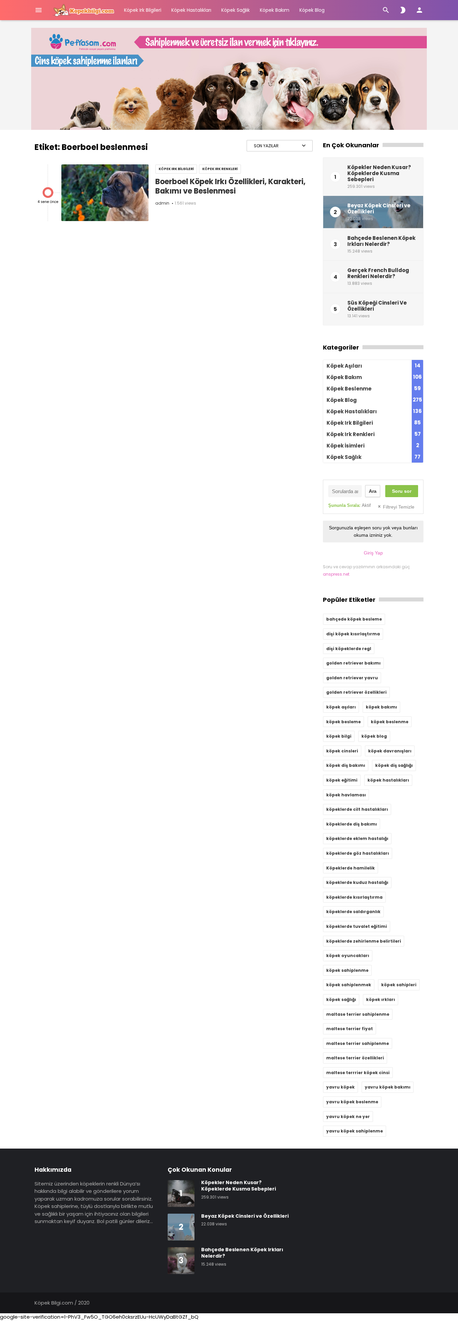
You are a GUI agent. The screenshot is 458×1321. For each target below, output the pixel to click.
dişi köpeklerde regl (348, 648)
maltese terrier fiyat (349, 1029)
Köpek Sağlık (235, 10)
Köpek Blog (312, 10)
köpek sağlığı (341, 999)
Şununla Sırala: (349, 505)
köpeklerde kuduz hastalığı (357, 882)
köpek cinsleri (342, 751)
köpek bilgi (338, 736)
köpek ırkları (380, 999)
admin (162, 203)
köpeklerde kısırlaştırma (354, 897)
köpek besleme (343, 722)
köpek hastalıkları (388, 780)
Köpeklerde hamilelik (350, 868)
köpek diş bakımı (345, 765)
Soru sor (401, 491)
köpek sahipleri (398, 985)
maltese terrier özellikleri (355, 1058)
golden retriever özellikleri (356, 692)
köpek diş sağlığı (394, 765)
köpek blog (374, 736)
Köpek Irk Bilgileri (142, 10)
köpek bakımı (381, 707)
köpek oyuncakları (347, 955)
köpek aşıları (341, 707)
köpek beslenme (389, 722)
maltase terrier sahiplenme (357, 1014)
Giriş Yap (373, 553)
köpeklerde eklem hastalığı (357, 838)
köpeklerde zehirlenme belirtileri (363, 941)
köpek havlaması (346, 795)
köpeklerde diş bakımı (351, 824)
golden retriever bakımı (353, 663)
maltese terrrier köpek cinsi (358, 1072)
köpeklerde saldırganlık (353, 911)
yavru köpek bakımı (387, 1087)
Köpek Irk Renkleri (220, 168)
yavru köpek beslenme (352, 1102)
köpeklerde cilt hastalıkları (357, 809)
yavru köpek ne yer (348, 1116)
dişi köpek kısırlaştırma (353, 634)
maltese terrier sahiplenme (357, 1043)
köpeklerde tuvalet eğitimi (356, 926)
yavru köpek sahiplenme (354, 1131)
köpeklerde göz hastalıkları (357, 853)
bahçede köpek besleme (354, 619)
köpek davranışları (389, 751)
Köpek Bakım (274, 10)
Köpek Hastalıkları (191, 10)
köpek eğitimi (341, 780)
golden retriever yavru (352, 678)
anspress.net (336, 574)
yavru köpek (340, 1087)
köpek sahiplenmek (348, 985)
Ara (373, 491)
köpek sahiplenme (347, 970)
